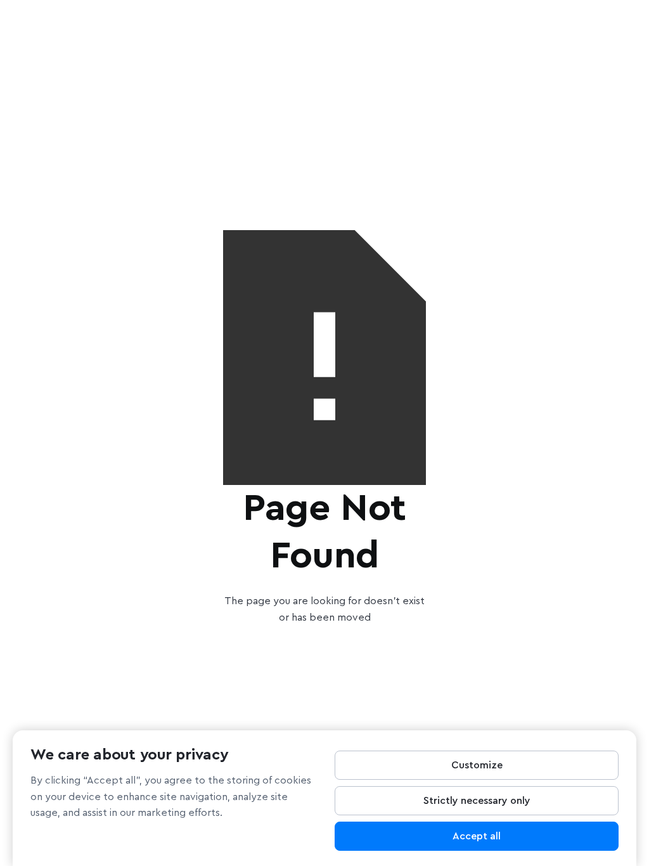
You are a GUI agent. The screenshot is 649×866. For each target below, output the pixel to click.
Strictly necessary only (476, 801)
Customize (477, 765)
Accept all (477, 836)
